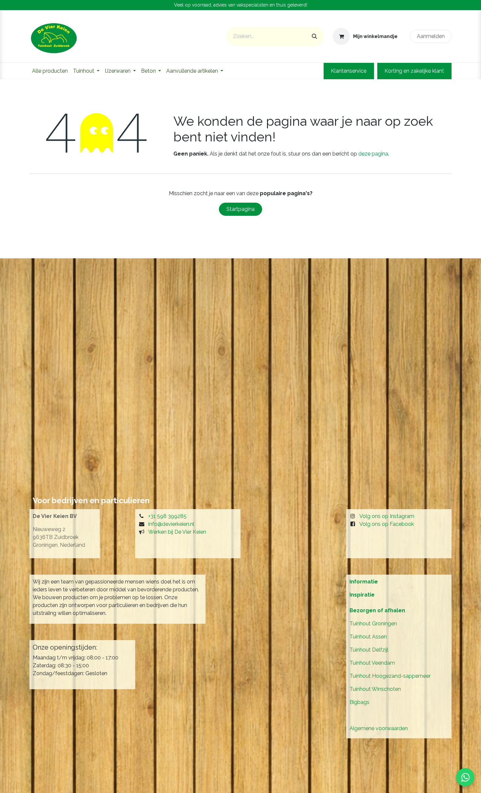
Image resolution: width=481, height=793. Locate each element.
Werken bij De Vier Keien (177, 532)
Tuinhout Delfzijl (368, 650)
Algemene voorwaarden (378, 728)
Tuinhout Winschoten (375, 689)
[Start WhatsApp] (465, 777)
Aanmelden (431, 36)
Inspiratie (362, 595)
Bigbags (359, 702)
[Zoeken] (314, 36)
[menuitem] (49, 71)
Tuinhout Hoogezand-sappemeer (390, 676)
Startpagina (240, 209)
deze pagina (373, 154)
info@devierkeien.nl (171, 524)
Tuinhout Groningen (373, 623)
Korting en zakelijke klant (414, 71)
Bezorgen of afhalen (377, 610)
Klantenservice (348, 71)
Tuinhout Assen (368, 637)
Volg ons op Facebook (386, 524)
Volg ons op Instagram (386, 516)
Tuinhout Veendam (372, 663)
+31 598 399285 (167, 516)
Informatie (363, 582)
